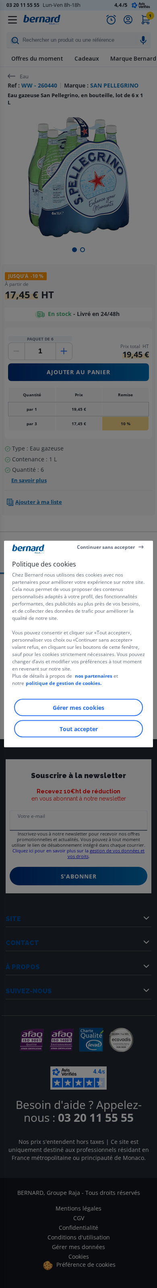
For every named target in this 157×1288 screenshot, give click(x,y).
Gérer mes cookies (78, 707)
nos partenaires (93, 676)
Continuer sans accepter (106, 546)
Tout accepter (79, 729)
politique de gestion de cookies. (63, 683)
